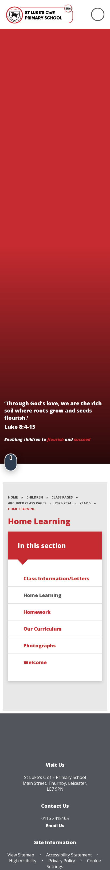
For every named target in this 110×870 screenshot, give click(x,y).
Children (34, 497)
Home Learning (22, 509)
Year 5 (85, 503)
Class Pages (62, 497)
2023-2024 (63, 503)
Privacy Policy (61, 861)
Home (13, 497)
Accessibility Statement (69, 855)
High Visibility (22, 861)
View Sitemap (20, 855)
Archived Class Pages (27, 503)
